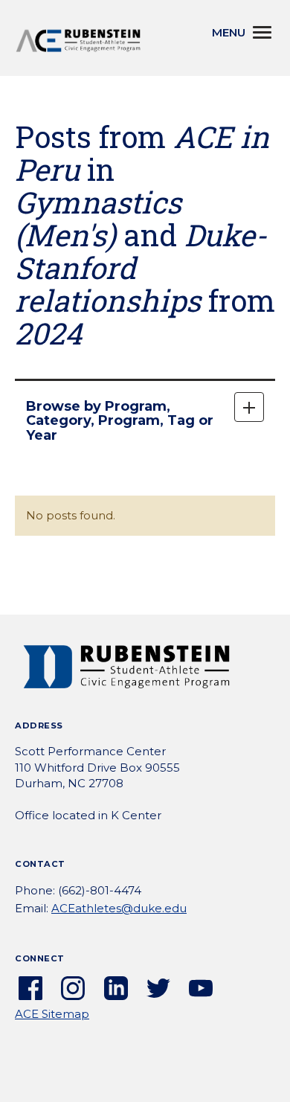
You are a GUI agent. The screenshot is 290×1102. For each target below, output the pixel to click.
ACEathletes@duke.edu (119, 908)
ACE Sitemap (52, 1014)
